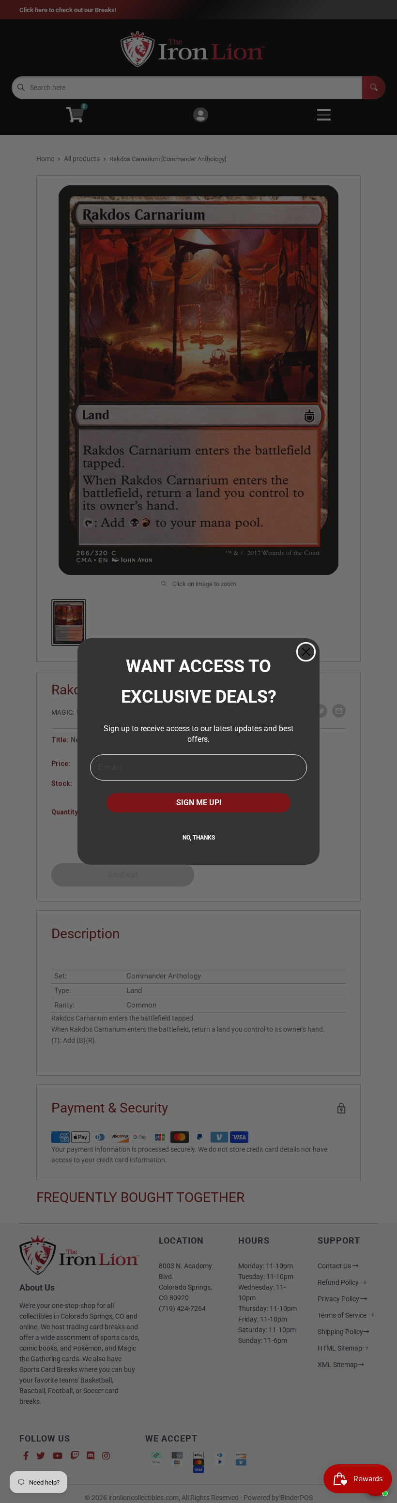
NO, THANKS (199, 837)
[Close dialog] (306, 652)
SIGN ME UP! (198, 802)
